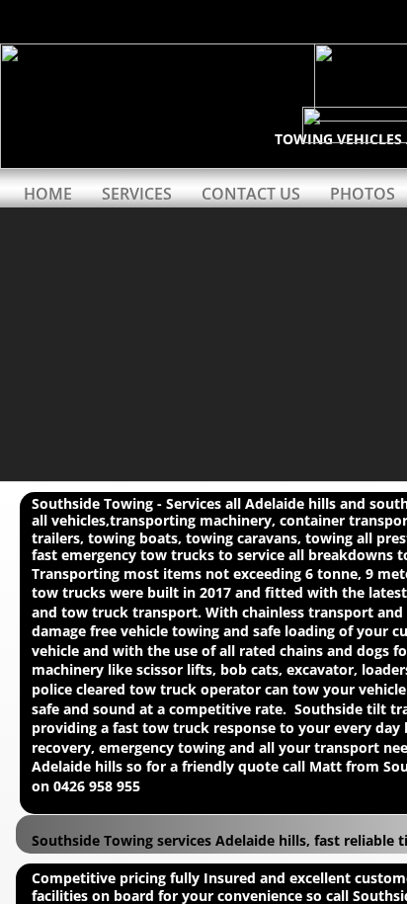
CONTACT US (251, 194)
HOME (48, 194)
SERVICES (137, 194)
